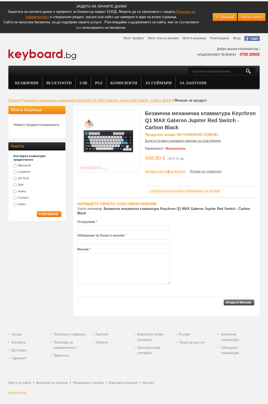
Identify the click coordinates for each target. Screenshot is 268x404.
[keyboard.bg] (42, 50)
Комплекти (123, 83)
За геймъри (158, 83)
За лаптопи (193, 83)
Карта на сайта (19, 383)
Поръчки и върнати (123, 383)
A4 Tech (23, 178)
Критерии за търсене (52, 383)
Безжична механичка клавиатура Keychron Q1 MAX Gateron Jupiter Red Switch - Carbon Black (97, 100)
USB (83, 83)
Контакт (148, 383)
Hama (22, 191)
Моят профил (134, 38)
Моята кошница (194, 38)
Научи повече (252, 17)
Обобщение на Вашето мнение (101, 235)
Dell (20, 184)
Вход (237, 38)
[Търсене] (250, 71)
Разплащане (219, 38)
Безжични (26, 83)
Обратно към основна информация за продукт (185, 191)
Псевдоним (86, 222)
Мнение (83, 249)
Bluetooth (59, 83)
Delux (22, 204)
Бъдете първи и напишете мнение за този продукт (183, 141)
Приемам (226, 17)
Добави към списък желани (165, 171)
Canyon (23, 197)
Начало (14, 100)
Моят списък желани (163, 38)
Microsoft (24, 165)
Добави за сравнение (206, 171)
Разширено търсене (88, 383)
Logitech (24, 171)
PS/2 (99, 83)
